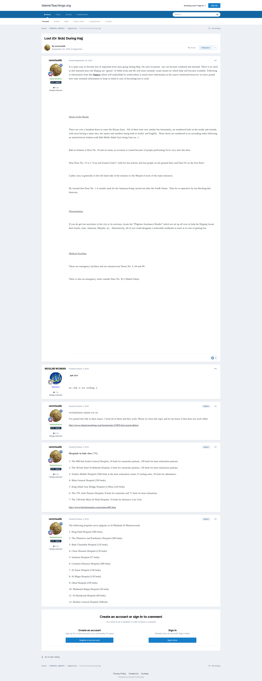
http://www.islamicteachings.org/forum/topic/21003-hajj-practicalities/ (104, 425)
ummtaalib (60, 46)
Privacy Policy (119, 673)
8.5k (57, 87)
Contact (108, 21)
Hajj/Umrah (77, 49)
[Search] (217, 14)
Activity (69, 14)
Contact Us (134, 673)
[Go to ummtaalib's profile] (47, 48)
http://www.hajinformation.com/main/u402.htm (92, 507)
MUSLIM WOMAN (55, 368)
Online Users (78, 21)
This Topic (206, 14)
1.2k (57, 392)
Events (56, 21)
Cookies (145, 673)
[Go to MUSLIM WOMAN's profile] (56, 378)
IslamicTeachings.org (56, 5)
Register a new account (90, 640)
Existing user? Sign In (194, 5)
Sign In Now (172, 640)
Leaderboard (94, 21)
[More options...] (215, 60)
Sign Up (214, 5)
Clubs (58, 14)
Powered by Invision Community (131, 677)
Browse (47, 14)
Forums (45, 21)
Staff (66, 21)
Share (193, 48)
